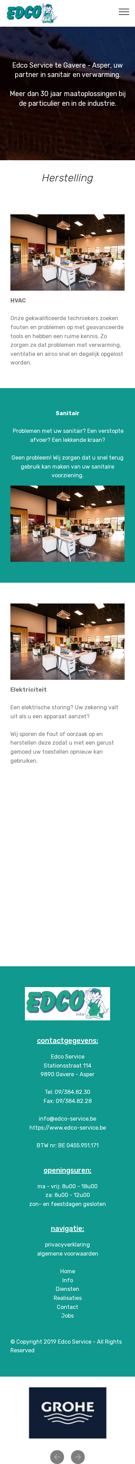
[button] (57, 1457)
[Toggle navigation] (124, 11)
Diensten (67, 1289)
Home (67, 1271)
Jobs (67, 1315)
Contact (67, 1307)
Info (67, 1280)
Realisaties (68, 1298)
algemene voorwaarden (67, 1253)
